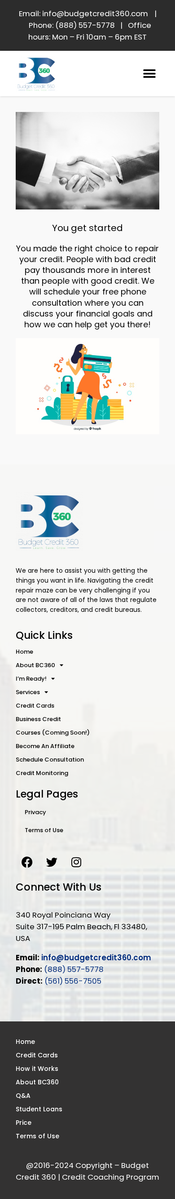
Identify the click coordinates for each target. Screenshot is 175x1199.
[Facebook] (27, 862)
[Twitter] (51, 862)
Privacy (35, 812)
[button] (149, 73)
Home (24, 651)
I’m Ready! (31, 678)
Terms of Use (44, 830)
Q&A (23, 1095)
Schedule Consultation (50, 759)
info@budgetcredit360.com (96, 957)
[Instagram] (76, 862)
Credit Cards (35, 705)
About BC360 (35, 665)
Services (28, 692)
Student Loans (39, 1109)
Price (23, 1122)
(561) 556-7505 (72, 981)
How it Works (37, 1068)
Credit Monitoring (42, 773)
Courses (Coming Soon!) (53, 732)
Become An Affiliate (45, 746)
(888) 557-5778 (74, 969)
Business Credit (38, 719)
